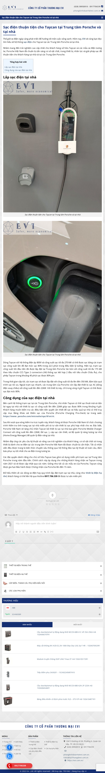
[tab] (27, 624)
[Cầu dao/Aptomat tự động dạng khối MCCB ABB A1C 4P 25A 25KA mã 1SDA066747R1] (19, 634)
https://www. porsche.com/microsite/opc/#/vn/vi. (29, 416)
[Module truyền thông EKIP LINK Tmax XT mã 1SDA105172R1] (19, 661)
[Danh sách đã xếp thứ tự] (30, 531)
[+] (51, 532)
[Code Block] (41, 531)
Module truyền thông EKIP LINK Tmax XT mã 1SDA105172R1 (62, 659)
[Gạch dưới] (23, 531)
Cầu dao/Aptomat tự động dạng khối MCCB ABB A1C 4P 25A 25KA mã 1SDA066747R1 (66, 633)
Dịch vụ (18, 746)
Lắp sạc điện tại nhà (13, 67)
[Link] (45, 531)
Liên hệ (18, 754)
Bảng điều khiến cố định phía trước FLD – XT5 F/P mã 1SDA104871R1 (66, 699)
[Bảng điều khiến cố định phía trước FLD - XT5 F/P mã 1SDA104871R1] (19, 701)
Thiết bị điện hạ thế (50, 743)
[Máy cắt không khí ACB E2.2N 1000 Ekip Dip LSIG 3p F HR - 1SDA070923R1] (19, 647)
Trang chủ (8, 742)
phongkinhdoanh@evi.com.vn (87, 10)
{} (48, 532)
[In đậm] (16, 531)
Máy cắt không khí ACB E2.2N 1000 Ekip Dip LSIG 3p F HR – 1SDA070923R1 (68, 646)
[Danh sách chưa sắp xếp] (34, 531)
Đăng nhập (95, 515)
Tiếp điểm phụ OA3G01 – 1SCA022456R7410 (56, 672)
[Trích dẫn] (38, 531)
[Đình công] (27, 531)
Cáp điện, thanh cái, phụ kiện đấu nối (35, 751)
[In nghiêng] (20, 531)
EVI (83, 38)
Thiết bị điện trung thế (34, 743)
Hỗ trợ (17, 750)
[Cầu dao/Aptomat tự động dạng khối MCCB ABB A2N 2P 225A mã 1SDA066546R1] (19, 687)
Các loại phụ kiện (52, 748)
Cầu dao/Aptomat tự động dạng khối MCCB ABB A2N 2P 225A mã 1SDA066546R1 (64, 686)
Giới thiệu (19, 742)
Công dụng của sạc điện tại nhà (18, 70)
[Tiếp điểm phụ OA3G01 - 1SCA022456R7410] (19, 674)
